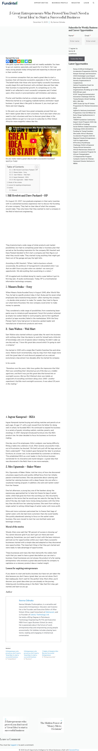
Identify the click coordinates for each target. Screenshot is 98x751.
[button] (93, 3)
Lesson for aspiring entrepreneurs (19, 185)
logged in (14, 745)
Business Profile (60, 3)
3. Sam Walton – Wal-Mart (21, 175)
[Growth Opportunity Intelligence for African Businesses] (9, 3)
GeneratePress (74, 750)
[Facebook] (7, 61)
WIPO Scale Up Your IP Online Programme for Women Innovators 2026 (85, 106)
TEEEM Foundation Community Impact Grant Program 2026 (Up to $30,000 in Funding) (84, 122)
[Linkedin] (15, 61)
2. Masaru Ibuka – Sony (19, 172)
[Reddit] (18, 61)
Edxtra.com (50, 612)
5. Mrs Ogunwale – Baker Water (22, 180)
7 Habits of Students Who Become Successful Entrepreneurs (50, 653)
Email (88, 35)
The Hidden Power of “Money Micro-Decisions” (51, 726)
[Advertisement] (33, 40)
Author (10, 188)
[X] (11, 61)
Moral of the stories (15, 182)
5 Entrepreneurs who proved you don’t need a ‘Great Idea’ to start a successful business (13, 654)
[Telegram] (26, 61)
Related (14, 190)
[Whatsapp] (22, 61)
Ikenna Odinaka (59, 22)
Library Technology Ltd (39, 615)
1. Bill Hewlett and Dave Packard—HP (25, 170)
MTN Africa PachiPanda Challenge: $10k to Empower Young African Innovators (83, 145)
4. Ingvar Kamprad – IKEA (20, 177)
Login (86, 3)
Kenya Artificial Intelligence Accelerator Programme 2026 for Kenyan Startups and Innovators (85, 71)
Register (76, 3)
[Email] (30, 61)
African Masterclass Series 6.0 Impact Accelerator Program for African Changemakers (84, 152)
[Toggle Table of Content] (35, 167)
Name (71, 35)
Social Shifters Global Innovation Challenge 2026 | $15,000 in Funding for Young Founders (85, 129)
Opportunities (41, 3)
